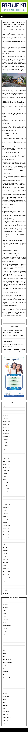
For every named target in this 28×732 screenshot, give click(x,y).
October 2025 (6, 433)
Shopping (5, 693)
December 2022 (6, 531)
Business (5, 613)
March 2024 (5, 485)
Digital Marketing (7, 625)
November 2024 (6, 461)
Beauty (4, 610)
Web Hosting (6, 720)
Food (4, 644)
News (4, 674)
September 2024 (6, 467)
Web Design (5, 714)
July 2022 (5, 547)
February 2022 (6, 562)
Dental (4, 622)
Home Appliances (7, 659)
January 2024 (6, 491)
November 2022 (6, 534)
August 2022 (6, 544)
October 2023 (6, 501)
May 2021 (5, 590)
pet (3, 680)
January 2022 (6, 565)
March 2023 (5, 522)
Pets (4, 684)
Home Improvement (7, 662)
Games (4, 647)
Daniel (19, 29)
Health (4, 653)
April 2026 (5, 415)
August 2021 (6, 580)
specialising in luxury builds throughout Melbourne (13, 57)
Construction (6, 619)
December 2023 (6, 495)
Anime (4, 601)
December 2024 (6, 458)
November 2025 (6, 430)
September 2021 (6, 577)
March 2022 (5, 559)
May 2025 (5, 449)
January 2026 (6, 424)
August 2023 (6, 507)
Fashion (4, 634)
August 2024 (6, 470)
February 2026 (6, 421)
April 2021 (5, 593)
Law (4, 668)
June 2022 (5, 550)
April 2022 (5, 556)
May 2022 (5, 553)
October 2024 (6, 464)
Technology (5, 705)
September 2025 (6, 436)
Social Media (6, 696)
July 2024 (5, 473)
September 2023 (6, 504)
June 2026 (5, 412)
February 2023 (6, 525)
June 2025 (5, 445)
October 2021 (6, 574)
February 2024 (6, 488)
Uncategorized (6, 711)
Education (5, 628)
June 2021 (5, 587)
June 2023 (5, 513)
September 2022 (6, 541)
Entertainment (6, 631)
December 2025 (6, 427)
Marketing (5, 671)
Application (5, 604)
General (4, 650)
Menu (25, 16)
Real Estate (5, 687)
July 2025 (5, 442)
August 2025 (6, 439)
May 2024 (5, 479)
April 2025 (5, 452)
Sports (4, 702)
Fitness (4, 640)
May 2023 (5, 516)
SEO (4, 690)
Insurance (5, 665)
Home (4, 656)
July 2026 (5, 409)
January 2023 (6, 528)
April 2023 (5, 519)
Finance (4, 637)
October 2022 (6, 537)
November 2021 (6, 571)
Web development (7, 717)
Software (5, 699)
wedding (5, 723)
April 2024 (5, 482)
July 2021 (5, 584)
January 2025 (6, 455)
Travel (4, 708)
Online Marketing (7, 677)
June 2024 (5, 476)
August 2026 (6, 405)
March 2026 (5, 418)
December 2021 (6, 568)
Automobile (5, 607)
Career (4, 616)
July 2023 (5, 510)
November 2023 (6, 498)
